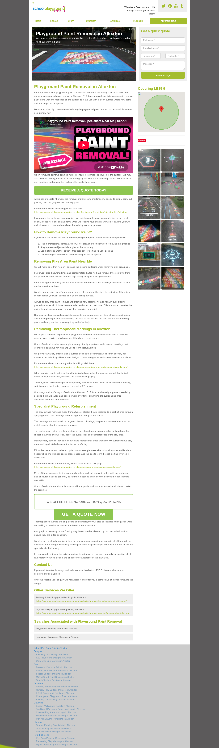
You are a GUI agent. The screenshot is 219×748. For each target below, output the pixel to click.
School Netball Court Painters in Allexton (56, 670)
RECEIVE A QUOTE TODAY (83, 190)
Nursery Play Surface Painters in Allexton (56, 690)
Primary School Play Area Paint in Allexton (57, 686)
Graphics (115, 21)
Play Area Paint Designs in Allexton (53, 731)
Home (38, 21)
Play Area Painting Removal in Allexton (55, 738)
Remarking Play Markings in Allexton (54, 741)
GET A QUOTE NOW (83, 514)
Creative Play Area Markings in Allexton (56, 712)
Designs (54, 21)
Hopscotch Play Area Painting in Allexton (56, 715)
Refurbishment (168, 21)
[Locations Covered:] (33, 3)
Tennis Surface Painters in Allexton (53, 680)
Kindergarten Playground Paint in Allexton (57, 696)
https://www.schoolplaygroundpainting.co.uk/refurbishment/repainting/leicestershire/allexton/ (80, 212)
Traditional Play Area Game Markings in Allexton (60, 709)
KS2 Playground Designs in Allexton (54, 657)
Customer (91, 21)
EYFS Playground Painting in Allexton (55, 693)
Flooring (138, 21)
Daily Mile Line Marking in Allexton (53, 661)
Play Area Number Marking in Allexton (55, 718)
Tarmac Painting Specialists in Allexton (55, 725)
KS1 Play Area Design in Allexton (52, 654)
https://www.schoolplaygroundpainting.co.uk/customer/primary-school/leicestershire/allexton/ (80, 367)
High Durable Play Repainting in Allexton (56, 744)
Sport (71, 21)
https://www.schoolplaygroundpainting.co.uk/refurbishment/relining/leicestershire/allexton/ (81, 601)
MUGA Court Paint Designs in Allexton (55, 677)
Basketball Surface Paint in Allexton (54, 667)
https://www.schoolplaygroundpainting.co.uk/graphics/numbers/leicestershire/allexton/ (77, 467)
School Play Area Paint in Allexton (50, 648)
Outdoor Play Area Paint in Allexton (53, 728)
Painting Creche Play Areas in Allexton (55, 699)
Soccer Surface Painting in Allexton (53, 673)
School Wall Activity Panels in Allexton (55, 706)
